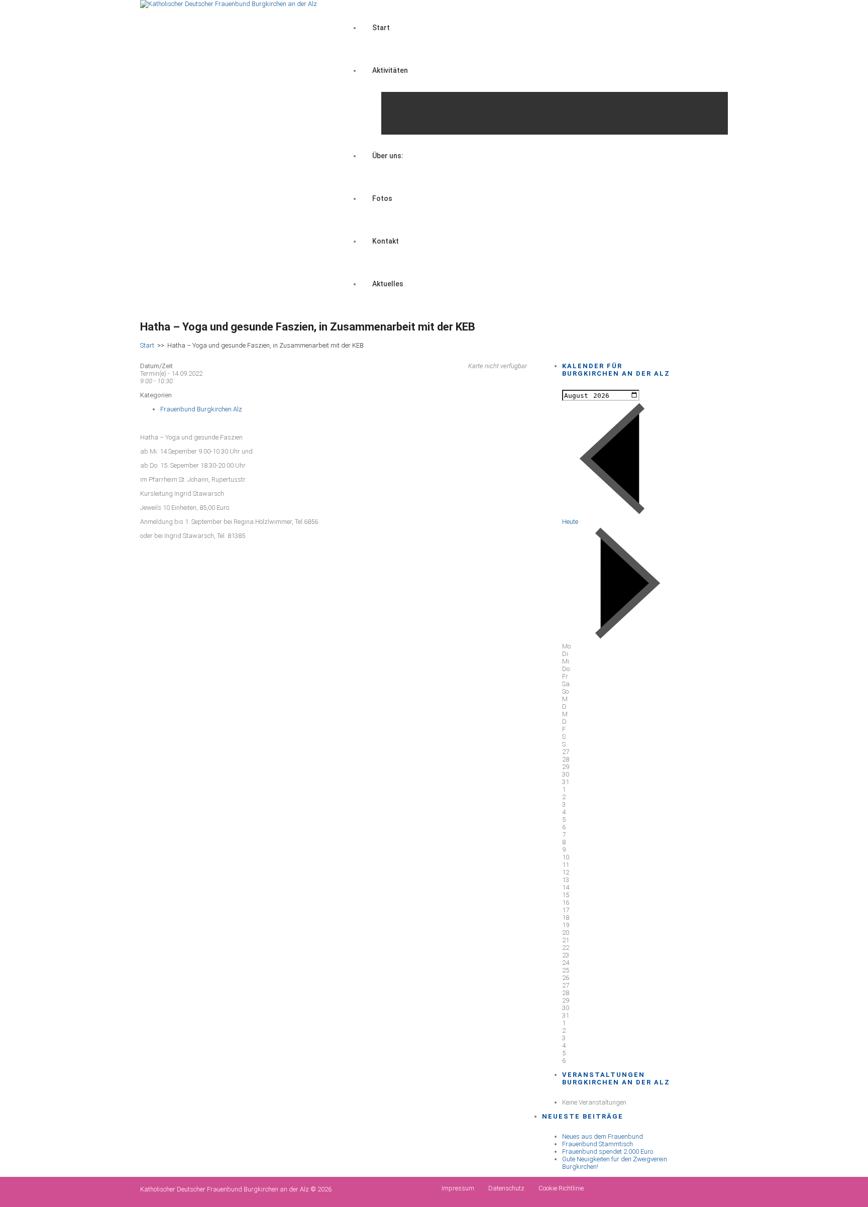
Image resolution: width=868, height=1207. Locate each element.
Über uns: (387, 156)
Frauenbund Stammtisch (597, 1144)
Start (381, 28)
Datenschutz (506, 1188)
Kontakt (385, 241)
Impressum (458, 1188)
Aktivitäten (390, 70)
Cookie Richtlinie (561, 1188)
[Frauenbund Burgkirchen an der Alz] (228, 4)
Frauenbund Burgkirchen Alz (201, 409)
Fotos (382, 198)
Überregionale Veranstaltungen (444, 113)
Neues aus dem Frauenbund (602, 1136)
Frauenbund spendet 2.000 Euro (607, 1151)
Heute (570, 521)
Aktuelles (387, 284)
